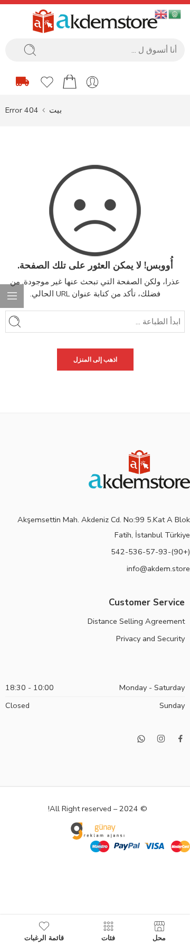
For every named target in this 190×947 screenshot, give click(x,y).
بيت (55, 110)
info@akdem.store (158, 568)
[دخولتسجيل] (92, 82)
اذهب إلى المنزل (95, 359)
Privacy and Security (150, 638)
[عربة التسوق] (69, 82)
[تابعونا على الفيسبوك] (180, 738)
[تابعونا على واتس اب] (141, 738)
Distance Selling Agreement (136, 621)
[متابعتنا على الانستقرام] (161, 738)
